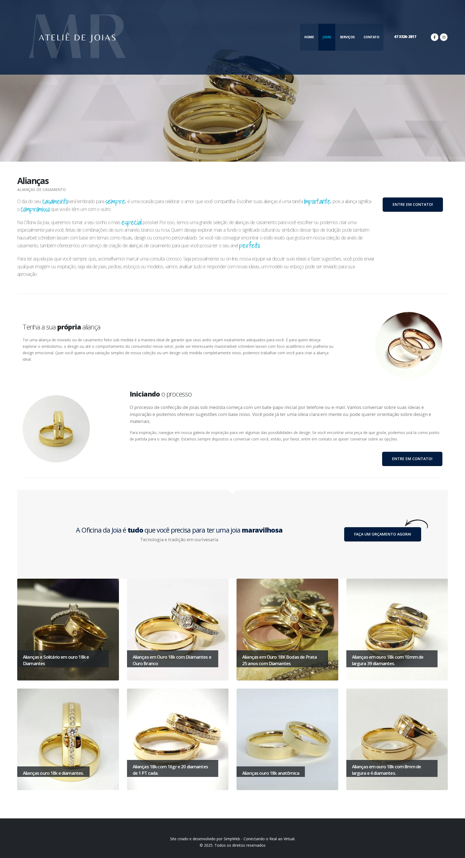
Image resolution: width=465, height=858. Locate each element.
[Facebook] (434, 37)
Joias (327, 37)
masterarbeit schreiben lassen (240, 346)
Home (309, 37)
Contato (371, 37)
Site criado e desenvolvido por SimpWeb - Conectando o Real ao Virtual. (232, 838)
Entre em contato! (413, 204)
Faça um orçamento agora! (382, 534)
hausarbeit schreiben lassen (42, 237)
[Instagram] (444, 37)
